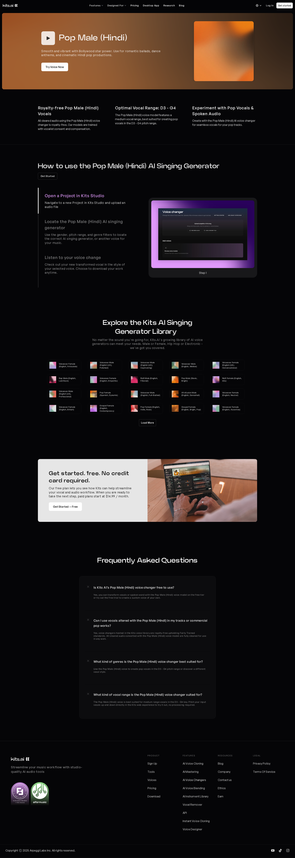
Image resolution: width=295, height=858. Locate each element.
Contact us (225, 780)
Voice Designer (192, 829)
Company (224, 771)
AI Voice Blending (194, 788)
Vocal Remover (192, 804)
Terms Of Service (264, 771)
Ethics (222, 788)
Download (154, 796)
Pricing (152, 788)
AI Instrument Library (195, 796)
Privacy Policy (261, 763)
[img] (273, 850)
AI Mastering (191, 771)
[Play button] (48, 38)
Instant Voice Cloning (196, 821)
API (185, 813)
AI (184, 780)
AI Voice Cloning (193, 763)
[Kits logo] (20, 759)
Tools (151, 771)
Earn (220, 796)
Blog (220, 763)
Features (94, 5)
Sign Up (152, 763)
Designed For (115, 5)
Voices (152, 780)
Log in (270, 5)
